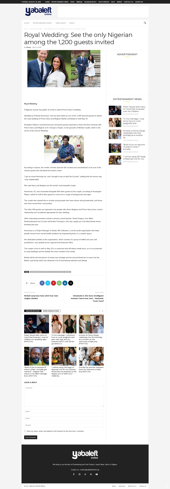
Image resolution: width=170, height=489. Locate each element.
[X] (47, 283)
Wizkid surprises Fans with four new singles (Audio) (41, 297)
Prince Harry (54, 272)
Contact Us (128, 2)
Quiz (113, 2)
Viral (72, 2)
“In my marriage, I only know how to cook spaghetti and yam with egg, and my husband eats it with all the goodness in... (63, 339)
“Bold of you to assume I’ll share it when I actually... (134, 146)
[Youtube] (96, 475)
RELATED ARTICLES (32, 311)
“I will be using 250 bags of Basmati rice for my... (134, 157)
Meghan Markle (36, 272)
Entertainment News (60, 2)
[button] (145, 23)
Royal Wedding (65, 272)
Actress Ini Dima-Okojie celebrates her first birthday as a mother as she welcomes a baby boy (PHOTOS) (90, 339)
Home (47, 2)
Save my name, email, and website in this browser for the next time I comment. (55, 431)
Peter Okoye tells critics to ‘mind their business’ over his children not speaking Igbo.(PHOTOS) (36, 338)
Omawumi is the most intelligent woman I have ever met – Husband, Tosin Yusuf (87, 298)
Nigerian (45, 272)
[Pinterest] (53, 283)
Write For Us (132, 486)
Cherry (28, 47)
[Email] (70, 283)
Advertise (139, 2)
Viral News (61, 23)
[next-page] (102, 311)
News (72, 23)
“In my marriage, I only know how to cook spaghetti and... (133, 121)
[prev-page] (99, 311)
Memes (119, 2)
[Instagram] (79, 475)
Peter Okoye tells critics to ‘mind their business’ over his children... (134, 109)
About (114, 486)
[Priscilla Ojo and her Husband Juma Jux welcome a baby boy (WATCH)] (91, 356)
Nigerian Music (90, 2)
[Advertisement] (103, 11)
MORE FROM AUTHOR (51, 311)
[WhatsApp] (59, 283)
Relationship (104, 2)
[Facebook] (42, 283)
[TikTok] (85, 475)
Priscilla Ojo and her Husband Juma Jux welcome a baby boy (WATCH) (91, 369)
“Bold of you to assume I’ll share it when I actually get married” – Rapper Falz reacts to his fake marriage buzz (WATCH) (35, 371)
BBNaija (79, 2)
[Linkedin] (64, 283)
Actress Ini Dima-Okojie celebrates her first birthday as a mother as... (134, 134)
